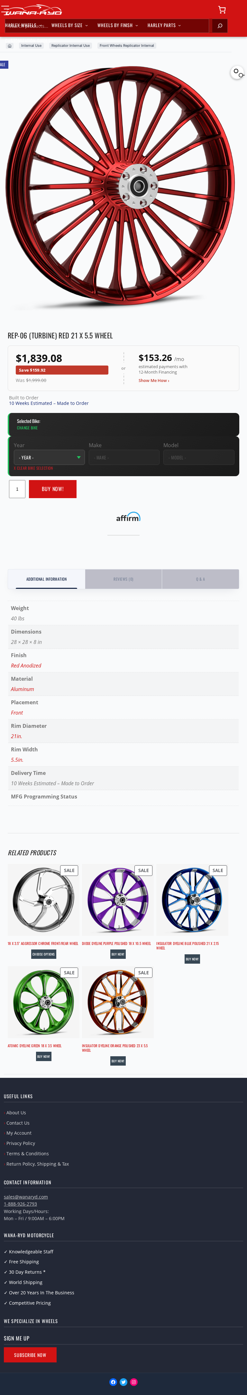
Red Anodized (26, 665)
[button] (237, 72)
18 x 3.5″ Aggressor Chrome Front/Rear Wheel (43, 943)
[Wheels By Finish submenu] (136, 25)
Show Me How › (154, 380)
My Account (19, 1133)
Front (17, 712)
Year (19, 445)
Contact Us (18, 1123)
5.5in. (17, 759)
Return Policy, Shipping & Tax (37, 1164)
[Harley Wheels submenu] (40, 25)
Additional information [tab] (46, 579)
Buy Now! (53, 489)
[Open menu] (5, 10)
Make (95, 445)
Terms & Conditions (27, 1153)
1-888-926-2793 (20, 1204)
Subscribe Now (30, 1354)
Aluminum (22, 689)
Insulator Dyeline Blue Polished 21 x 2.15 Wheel (187, 945)
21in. (16, 736)
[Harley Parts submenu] (179, 25)
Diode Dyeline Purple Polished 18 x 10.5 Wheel (116, 943)
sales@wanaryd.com (26, 1197)
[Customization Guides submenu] (54, 40)
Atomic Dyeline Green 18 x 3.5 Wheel (35, 1045)
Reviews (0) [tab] (123, 579)
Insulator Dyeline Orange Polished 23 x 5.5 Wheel (115, 1048)
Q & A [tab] (200, 579)
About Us (16, 1112)
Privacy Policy (20, 1143)
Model (170, 445)
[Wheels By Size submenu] (86, 25)
